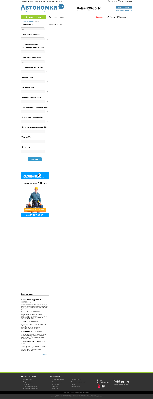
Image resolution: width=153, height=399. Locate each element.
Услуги (112, 17)
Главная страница (28, 21)
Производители (76, 380)
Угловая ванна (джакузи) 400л (35, 107)
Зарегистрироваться (126, 10)
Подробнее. (99, 396)
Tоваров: (123, 17)
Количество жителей (31, 34)
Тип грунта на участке (31, 57)
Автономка (42, 7)
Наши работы (75, 386)
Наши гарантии (40, 1)
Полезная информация (78, 382)
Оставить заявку (124, 7)
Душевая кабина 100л (31, 97)
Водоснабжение (28, 382)
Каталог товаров (34, 17)
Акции (100, 17)
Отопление (26, 384)
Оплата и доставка (27, 1)
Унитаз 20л (26, 137)
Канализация (27, 380)
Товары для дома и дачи (31, 388)
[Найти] (50, 17)
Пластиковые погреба (30, 386)
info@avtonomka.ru (126, 1)
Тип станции (27, 24)
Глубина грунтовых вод (32, 67)
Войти (118, 10)
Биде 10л (26, 147)
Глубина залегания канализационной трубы (33, 46)
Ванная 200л (27, 77)
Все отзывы (44, 354)
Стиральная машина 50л (32, 117)
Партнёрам (50, 1)
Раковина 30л (28, 87)
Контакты (59, 1)
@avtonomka (113, 1)
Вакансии (55, 388)
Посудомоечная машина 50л (34, 127)
